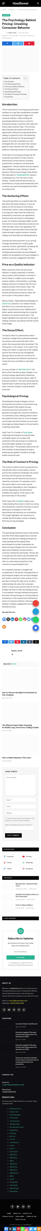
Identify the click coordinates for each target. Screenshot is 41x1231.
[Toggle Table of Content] (24, 78)
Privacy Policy (21, 965)
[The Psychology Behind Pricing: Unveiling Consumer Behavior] (20, 60)
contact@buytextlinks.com (18, 1001)
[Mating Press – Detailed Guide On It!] (8, 887)
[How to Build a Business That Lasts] (20, 744)
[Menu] (3, 3)
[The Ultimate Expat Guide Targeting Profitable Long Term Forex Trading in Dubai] (20, 712)
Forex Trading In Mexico (24, 905)
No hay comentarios (28, 35)
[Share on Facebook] (7, 43)
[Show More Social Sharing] (37, 43)
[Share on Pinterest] (29, 43)
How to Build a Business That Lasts (16, 758)
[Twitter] (29, 617)
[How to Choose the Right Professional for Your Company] (20, 679)
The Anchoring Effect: (13, 84)
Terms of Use (31, 1216)
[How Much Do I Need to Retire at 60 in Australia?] (8, 897)
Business (6, 15)
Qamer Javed (12, 32)
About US (16, 1213)
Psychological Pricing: (13, 92)
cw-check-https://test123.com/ (27, 1024)
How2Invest (27, 1225)
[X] (8, 617)
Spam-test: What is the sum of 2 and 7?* (18, 825)
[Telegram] (35, 1229)
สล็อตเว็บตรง (14, 1173)
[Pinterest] (16, 617)
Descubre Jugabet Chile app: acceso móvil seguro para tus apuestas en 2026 (26, 1034)
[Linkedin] (12, 617)
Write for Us (20, 1219)
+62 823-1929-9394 (17, 1003)
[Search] (38, 3)
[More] (4, 625)
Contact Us (27, 1213)
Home (9, 1213)
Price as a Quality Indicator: (15, 86)
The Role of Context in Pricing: (16, 94)
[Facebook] (4, 617)
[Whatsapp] (20, 617)
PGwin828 (13, 1182)
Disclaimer (20, 1216)
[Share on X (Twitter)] (18, 43)
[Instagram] (24, 617)
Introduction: (9, 81)
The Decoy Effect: (11, 89)
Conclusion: (9, 97)
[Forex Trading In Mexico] (8, 908)
